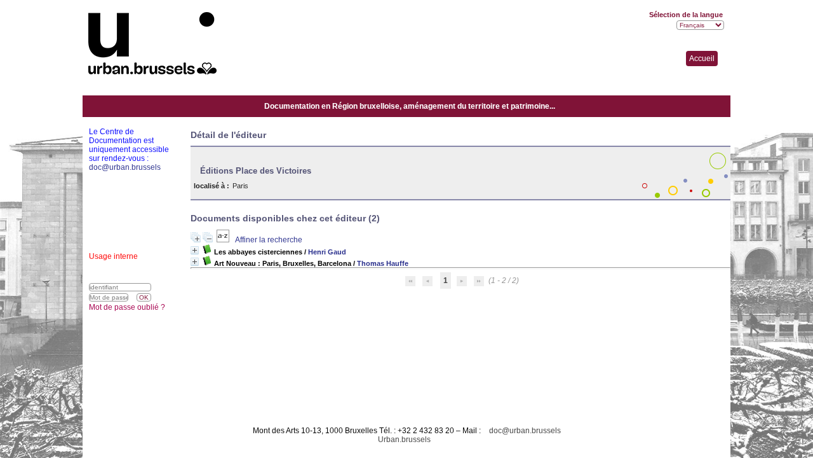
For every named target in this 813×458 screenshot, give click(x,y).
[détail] (195, 250)
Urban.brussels (404, 439)
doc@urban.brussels (525, 430)
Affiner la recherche (268, 239)
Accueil (702, 58)
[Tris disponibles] (224, 239)
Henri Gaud (327, 252)
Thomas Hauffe (382, 263)
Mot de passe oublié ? (127, 307)
